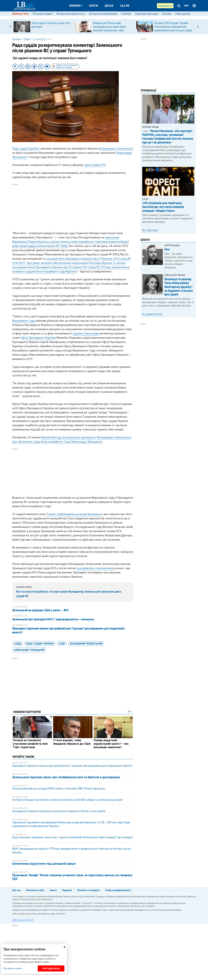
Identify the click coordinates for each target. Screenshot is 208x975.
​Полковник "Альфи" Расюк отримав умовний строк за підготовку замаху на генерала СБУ (72, 877)
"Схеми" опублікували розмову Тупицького (74, 514)
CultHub (126, 13)
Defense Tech (20, 13)
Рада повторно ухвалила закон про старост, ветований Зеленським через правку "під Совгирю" (72, 837)
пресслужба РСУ (95, 165)
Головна (16, 38)
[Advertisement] (72, 207)
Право (27, 38)
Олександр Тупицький (29, 650)
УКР (186, 5)
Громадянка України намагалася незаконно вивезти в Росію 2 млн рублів (59, 811)
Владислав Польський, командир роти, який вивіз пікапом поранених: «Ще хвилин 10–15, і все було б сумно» (110, 30)
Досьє (109, 5)
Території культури (146, 13)
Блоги (93, 5)
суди (61, 643)
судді (17, 643)
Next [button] (198, 26)
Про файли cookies (13, 968)
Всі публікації (150, 230)
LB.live (125, 5)
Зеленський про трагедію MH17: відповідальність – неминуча (53, 619)
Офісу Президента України (38, 338)
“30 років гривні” (42, 13)
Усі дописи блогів (152, 314)
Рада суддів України (25, 148)
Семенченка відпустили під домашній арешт (44, 863)
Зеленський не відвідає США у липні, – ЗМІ (40, 610)
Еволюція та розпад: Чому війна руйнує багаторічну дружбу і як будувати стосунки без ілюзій (178, 286)
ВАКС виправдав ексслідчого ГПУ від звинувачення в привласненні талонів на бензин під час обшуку (71, 850)
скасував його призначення (95, 568)
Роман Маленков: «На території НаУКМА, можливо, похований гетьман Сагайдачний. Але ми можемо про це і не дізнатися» (167, 136)
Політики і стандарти (88, 890)
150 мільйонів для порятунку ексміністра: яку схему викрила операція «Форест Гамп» (163, 207)
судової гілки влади (86, 333)
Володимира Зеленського (116, 148)
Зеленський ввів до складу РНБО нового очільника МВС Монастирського (58, 788)
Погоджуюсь (51, 968)
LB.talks (167, 13)
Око (167, 249)
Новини (74, 5)
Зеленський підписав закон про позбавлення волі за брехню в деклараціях (66, 777)
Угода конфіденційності (118, 890)
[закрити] (64, 947)
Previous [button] (10, 26)
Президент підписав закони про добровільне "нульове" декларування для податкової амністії (68, 630)
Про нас (16, 890)
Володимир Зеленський (86, 643)
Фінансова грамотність (70, 13)
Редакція (67, 890)
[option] (43, 26)
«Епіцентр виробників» (103, 13)
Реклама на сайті (35, 890)
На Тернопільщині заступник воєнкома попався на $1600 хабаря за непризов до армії (67, 800)
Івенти (53, 890)
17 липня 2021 (39, 39)
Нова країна (182, 13)
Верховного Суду (23, 321)
